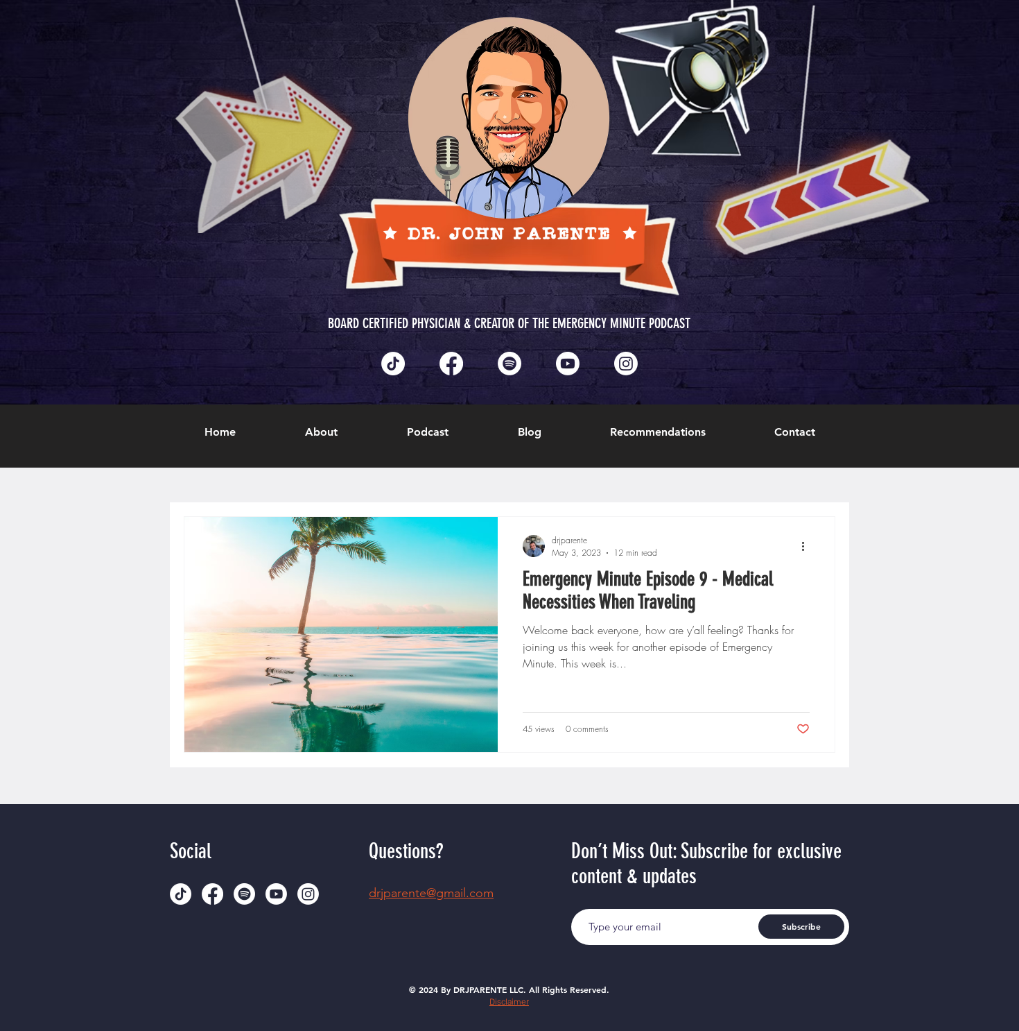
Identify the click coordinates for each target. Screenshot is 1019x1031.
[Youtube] (568, 363)
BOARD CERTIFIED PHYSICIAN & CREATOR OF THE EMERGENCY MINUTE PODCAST (509, 323)
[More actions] (807, 546)
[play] (896, 11)
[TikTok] (393, 363)
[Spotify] (509, 363)
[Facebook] (451, 363)
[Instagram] (626, 363)
